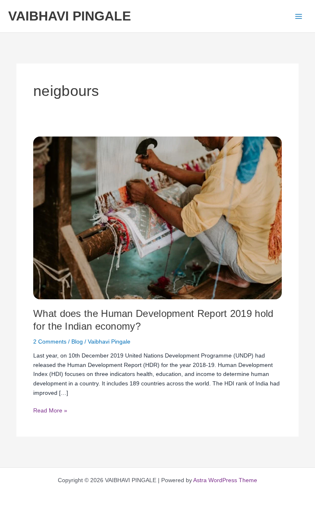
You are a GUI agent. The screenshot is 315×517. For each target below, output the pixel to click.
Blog (77, 342)
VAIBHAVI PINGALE (69, 16)
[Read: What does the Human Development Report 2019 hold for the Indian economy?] (157, 217)
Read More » (50, 410)
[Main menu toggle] (298, 16)
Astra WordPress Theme (225, 480)
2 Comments (49, 342)
